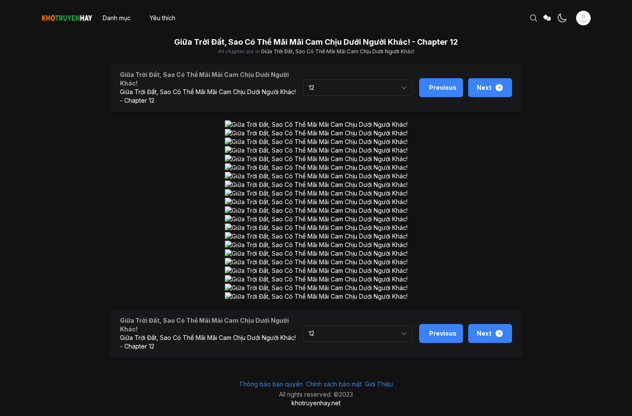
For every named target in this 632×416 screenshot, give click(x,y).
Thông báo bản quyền (271, 384)
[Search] (533, 18)
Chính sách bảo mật (334, 384)
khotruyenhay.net (316, 403)
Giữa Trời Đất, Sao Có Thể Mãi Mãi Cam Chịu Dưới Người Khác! (337, 51)
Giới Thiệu (379, 384)
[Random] (547, 18)
